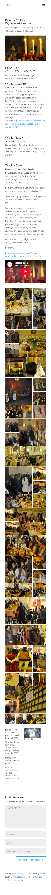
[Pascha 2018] (32, 733)
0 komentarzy (31, 31)
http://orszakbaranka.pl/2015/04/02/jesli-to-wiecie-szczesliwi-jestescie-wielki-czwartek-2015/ (25, 124)
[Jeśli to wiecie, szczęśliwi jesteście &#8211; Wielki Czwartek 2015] (14, 741)
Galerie (19, 31)
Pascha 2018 (29, 739)
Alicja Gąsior (26, 27)
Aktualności (10, 31)
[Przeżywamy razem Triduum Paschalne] (14, 768)
